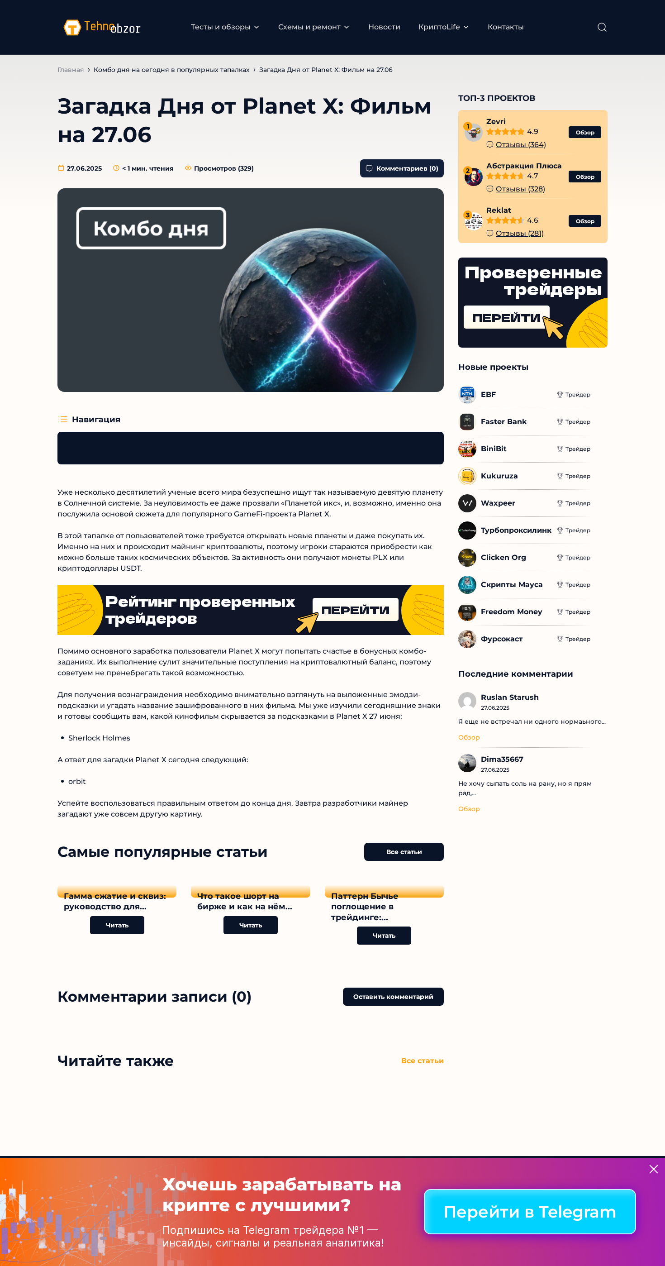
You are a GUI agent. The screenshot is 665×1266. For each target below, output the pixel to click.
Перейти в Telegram (530, 1212)
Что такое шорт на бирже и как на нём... (244, 901)
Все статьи (404, 852)
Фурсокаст (502, 639)
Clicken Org (503, 557)
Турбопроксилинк (516, 530)
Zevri (496, 122)
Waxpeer (498, 503)
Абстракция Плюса (524, 166)
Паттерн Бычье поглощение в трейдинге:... (365, 906)
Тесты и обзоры (221, 27)
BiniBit (494, 448)
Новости (384, 27)
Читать (117, 925)
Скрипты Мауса (512, 584)
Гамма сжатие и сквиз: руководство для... (115, 901)
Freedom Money (511, 611)
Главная (70, 70)
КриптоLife (439, 27)
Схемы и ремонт (309, 27)
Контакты (506, 27)
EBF (488, 394)
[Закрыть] (653, 1169)
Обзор (585, 132)
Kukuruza (499, 476)
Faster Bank (504, 421)
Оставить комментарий (393, 997)
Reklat (498, 210)
